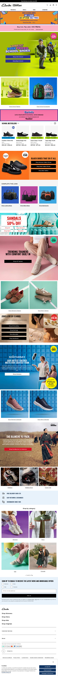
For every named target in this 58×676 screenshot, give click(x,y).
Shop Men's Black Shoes (43, 166)
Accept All (47, 666)
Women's (13, 9)
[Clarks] (12, 5)
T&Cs (33, 22)
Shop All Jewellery (14, 326)
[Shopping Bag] (53, 5)
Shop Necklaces (14, 338)
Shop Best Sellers (43, 170)
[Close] (53, 662)
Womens (6, 584)
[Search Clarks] (47, 5)
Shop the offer (27, 22)
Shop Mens (6, 617)
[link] (8, 137)
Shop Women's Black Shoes (43, 162)
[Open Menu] (56, 5)
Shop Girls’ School (18, 57)
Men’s (7, 231)
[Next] (55, 123)
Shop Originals (7, 624)
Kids (34, 9)
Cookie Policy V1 (6, 672)
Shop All (7, 228)
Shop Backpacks (44, 205)
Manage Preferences (47, 673)
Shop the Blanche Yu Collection (18, 449)
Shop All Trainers (18, 261)
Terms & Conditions (7, 657)
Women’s (20, 228)
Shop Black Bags (25, 205)
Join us (29, 595)
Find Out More (39, 29)
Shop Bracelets (14, 334)
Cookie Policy (25, 657)
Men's (24, 9)
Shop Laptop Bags (7, 205)
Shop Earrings (14, 330)
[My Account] (50, 5)
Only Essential (47, 670)
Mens (14, 584)
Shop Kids (5, 620)
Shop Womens (7, 613)
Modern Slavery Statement (36, 657)
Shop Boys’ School (18, 61)
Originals (44, 9)
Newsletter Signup (49, 657)
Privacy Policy (31, 599)
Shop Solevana (17, 374)
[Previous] (51, 123)
